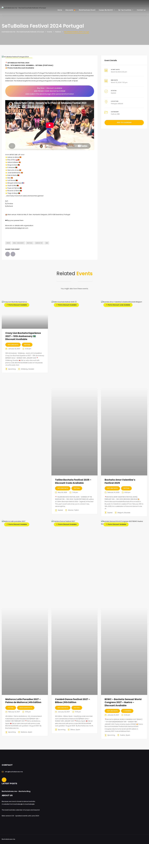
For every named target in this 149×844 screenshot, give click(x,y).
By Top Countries (125, 10)
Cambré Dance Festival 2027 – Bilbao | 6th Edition (72, 701)
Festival (29, 243)
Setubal (120, 104)
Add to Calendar (124, 122)
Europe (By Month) (106, 10)
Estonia (70, 510)
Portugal (114, 104)
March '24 (39, 243)
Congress (127, 711)
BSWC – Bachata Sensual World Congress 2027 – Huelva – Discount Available (123, 702)
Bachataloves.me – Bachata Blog (16, 791)
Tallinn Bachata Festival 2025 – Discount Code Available (73, 481)
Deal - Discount (18, 243)
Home (60, 10)
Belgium (121, 513)
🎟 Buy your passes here (14, 220)
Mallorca (24, 732)
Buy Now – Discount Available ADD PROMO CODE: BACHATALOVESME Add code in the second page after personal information (49, 91)
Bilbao (73, 730)
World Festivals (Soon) (87, 10)
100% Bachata (13, 345)
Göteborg (24, 369)
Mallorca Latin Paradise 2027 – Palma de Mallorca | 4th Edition (23, 701)
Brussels (127, 513)
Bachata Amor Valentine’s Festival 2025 (120, 481)
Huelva (122, 735)
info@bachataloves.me (14, 772)
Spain (30, 732)
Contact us (141, 10)
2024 (8, 243)
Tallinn (76, 510)
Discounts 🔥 (70, 10)
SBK (47, 243)
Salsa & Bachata (25, 708)
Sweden (31, 369)
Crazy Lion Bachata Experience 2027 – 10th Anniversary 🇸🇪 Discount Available (23, 336)
